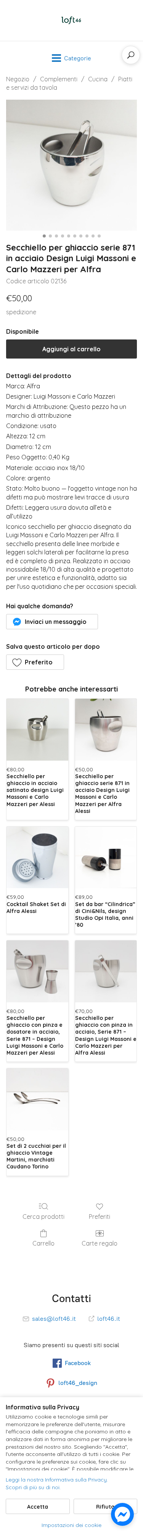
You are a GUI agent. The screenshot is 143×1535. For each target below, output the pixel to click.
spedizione (21, 312)
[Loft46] (71, 20)
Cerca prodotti (43, 1216)
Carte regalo (99, 1243)
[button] (52, 621)
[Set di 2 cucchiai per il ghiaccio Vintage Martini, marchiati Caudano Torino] (37, 1099)
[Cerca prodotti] (130, 55)
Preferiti (99, 1216)
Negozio (17, 79)
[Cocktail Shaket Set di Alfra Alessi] (37, 858)
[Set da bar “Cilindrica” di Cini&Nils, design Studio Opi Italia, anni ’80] (106, 858)
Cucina (98, 79)
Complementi (58, 79)
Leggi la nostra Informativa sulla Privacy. (57, 1479)
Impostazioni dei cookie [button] (71, 1525)
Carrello (43, 1243)
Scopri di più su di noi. (33, 1487)
